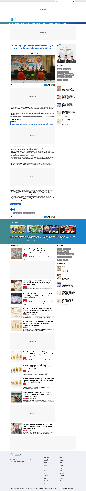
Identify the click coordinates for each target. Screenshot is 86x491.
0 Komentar (14, 85)
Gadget (61, 478)
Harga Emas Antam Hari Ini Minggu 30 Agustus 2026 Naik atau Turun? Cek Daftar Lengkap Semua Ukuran (37, 367)
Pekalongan (46, 460)
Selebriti (61, 454)
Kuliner (33, 23)
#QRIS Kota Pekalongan (29, 213)
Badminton (62, 460)
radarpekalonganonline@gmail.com (18, 461)
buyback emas (61, 72)
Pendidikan (57, 23)
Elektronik (46, 475)
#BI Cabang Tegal (17, 213)
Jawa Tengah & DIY (47, 459)
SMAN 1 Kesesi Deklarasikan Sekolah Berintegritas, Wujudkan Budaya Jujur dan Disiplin (18, 236)
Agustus (59, 69)
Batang (45, 462)
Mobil (61, 468)
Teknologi (64, 23)
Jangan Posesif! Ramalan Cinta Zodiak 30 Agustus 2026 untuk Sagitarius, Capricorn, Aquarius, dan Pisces (37, 394)
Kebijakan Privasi (39, 488)
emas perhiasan (61, 77)
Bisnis (22, 23)
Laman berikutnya (15, 204)
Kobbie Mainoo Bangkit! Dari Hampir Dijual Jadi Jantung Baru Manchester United (67, 236)
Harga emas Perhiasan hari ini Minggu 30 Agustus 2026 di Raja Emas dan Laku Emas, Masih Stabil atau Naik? (68, 113)
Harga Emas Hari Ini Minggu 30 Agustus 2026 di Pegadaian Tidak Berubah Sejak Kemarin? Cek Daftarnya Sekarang (38, 380)
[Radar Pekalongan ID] (16, 19)
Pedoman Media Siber (30, 488)
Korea (45, 478)
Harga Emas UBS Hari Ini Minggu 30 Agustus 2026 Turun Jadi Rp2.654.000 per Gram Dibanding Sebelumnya (68, 121)
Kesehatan (46, 468)
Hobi (61, 455)
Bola (61, 462)
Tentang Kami (54, 488)
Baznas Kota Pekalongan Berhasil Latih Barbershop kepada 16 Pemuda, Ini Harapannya (32, 124)
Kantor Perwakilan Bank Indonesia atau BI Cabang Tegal (42, 107)
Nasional (45, 455)
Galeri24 (65, 80)
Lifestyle (17, 23)
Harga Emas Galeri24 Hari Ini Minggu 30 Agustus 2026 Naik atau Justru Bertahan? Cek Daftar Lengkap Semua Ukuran (38, 354)
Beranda (12, 42)
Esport (61, 463)
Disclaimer (22, 488)
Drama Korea (46, 480)
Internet (61, 481)
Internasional (46, 457)
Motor (61, 470)
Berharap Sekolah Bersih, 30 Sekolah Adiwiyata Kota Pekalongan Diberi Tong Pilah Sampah (33, 123)
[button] (12, 23)
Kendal (45, 465)
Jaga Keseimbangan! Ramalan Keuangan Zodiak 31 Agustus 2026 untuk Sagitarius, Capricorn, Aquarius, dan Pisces (68, 88)
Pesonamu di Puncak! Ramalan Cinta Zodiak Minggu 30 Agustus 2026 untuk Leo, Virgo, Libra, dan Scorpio (38, 426)
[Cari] (74, 1)
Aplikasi (61, 476)
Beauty (45, 470)
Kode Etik (12, 488)
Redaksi (17, 488)
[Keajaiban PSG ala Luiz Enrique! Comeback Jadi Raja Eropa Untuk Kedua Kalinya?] (51, 229)
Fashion (45, 472)
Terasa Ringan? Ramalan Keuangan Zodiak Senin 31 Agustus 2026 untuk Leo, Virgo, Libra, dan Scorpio (68, 97)
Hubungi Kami (47, 488)
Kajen (45, 463)
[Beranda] (9, 23)
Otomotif (44, 23)
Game (61, 480)
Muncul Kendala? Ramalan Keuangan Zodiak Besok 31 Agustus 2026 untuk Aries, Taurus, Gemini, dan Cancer (67, 105)
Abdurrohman (34, 50)
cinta (67, 72)
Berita (11, 23)
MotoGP (61, 465)
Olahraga (38, 23)
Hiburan (27, 23)
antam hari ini (66, 69)
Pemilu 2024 (51, 23)
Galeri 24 (59, 80)
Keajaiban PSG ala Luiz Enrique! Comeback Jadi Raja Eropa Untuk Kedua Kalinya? (51, 236)
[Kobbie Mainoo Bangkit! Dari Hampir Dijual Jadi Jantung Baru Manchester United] (68, 229)
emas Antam (60, 74)
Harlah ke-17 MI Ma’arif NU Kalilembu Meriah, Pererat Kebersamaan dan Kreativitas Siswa (34, 236)
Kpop (45, 481)
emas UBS (69, 77)
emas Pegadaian (69, 74)
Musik (45, 483)
